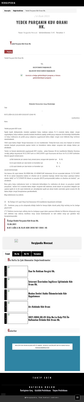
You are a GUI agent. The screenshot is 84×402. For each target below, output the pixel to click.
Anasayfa (7, 10)
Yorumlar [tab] (37, 253)
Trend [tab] (7, 253)
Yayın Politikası (59, 390)
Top (3, 395)
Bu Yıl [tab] (26, 253)
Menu (77, 397)
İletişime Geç (26, 390)
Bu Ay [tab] (17, 253)
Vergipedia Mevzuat (30, 33)
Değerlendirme (18, 10)
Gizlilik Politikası (43, 390)
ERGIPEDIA (9, 2)
